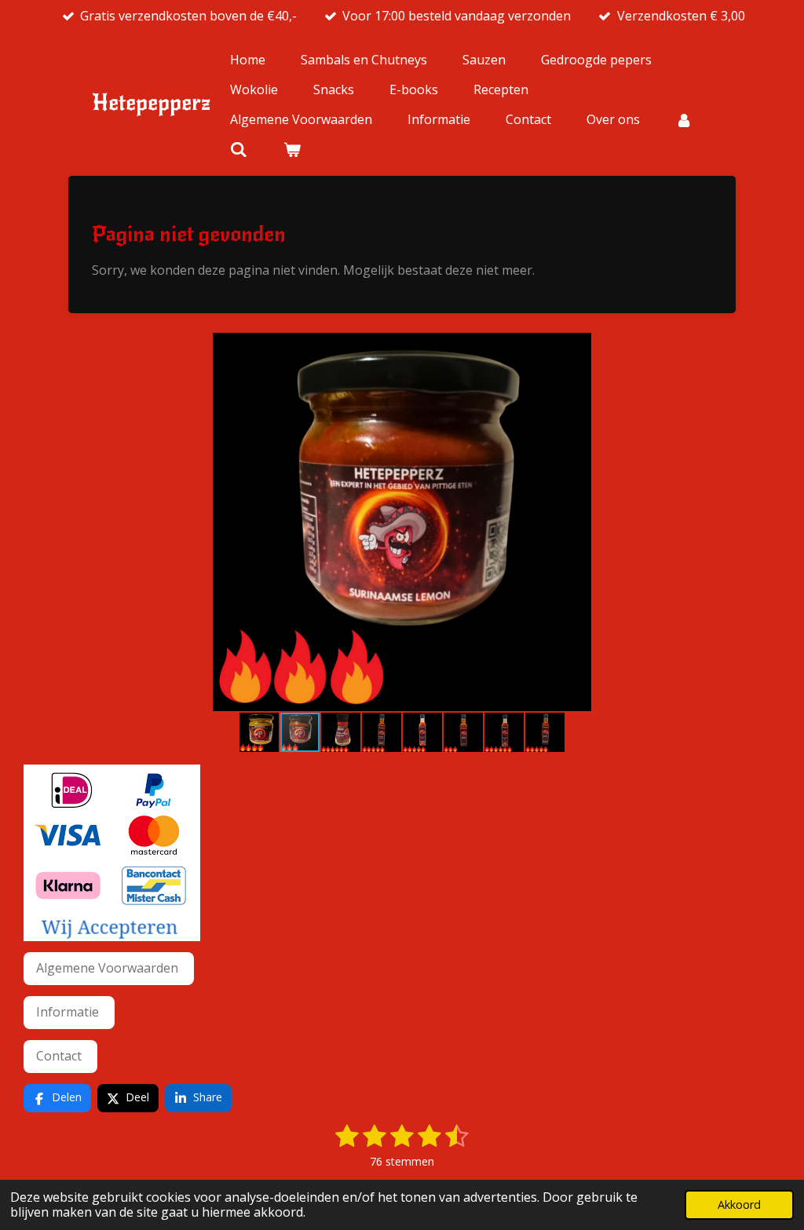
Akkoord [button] (739, 1204)
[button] (766, 347)
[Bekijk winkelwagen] (291, 149)
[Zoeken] (238, 149)
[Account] (684, 119)
